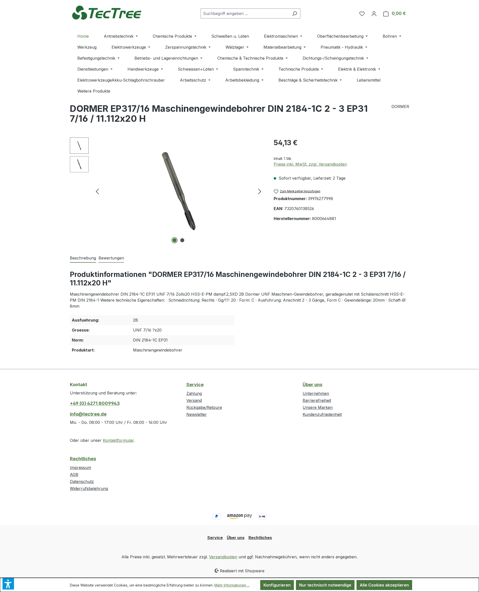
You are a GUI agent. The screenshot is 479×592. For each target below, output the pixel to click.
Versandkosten (223, 556)
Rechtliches (83, 458)
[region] (167, 191)
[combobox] (245, 13)
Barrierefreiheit (317, 400)
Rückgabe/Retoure (204, 407)
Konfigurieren (277, 585)
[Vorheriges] (97, 191)
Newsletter (196, 414)
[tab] (83, 258)
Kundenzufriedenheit (322, 414)
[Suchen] (294, 13)
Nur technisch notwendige (325, 585)
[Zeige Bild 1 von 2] (175, 240)
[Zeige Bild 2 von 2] (182, 240)
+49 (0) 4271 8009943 (95, 403)
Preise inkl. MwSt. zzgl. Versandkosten (310, 164)
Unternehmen (316, 393)
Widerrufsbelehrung (89, 488)
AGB (74, 474)
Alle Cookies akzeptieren (384, 585)
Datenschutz (82, 481)
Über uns (312, 384)
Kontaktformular (118, 440)
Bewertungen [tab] (111, 257)
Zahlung (194, 393)
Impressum (80, 467)
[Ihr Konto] (374, 13)
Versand (194, 400)
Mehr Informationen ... (231, 585)
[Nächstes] (259, 191)
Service (195, 384)
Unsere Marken (318, 407)
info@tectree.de (88, 414)
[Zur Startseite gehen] (107, 12)
